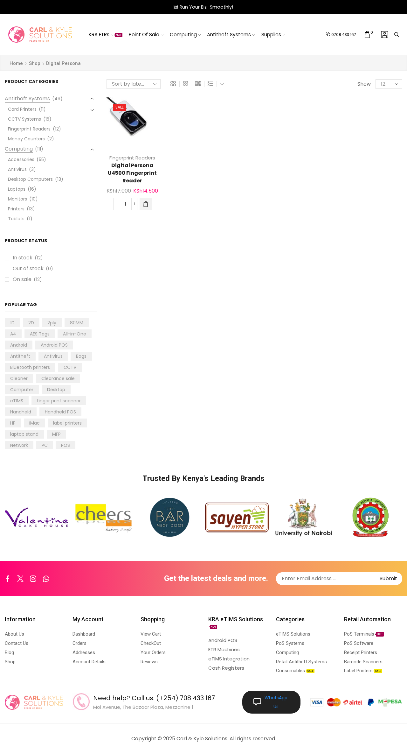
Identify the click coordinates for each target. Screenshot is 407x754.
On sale (27, 279)
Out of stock (33, 268)
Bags (81, 356)
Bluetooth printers (30, 367)
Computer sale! (231, 7)
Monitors (17, 199)
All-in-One (74, 334)
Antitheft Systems (229, 34)
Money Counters (26, 139)
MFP (56, 434)
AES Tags (40, 334)
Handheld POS (60, 412)
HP (13, 423)
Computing (183, 34)
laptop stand (24, 434)
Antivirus (17, 169)
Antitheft (20, 356)
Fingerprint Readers (132, 157)
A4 (13, 334)
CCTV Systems (24, 119)
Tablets (16, 218)
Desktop (56, 389)
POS (65, 445)
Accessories (21, 159)
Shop (34, 63)
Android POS (54, 345)
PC (45, 445)
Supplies (271, 34)
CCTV (70, 367)
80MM (76, 323)
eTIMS (16, 401)
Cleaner (19, 378)
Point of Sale (144, 34)
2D (31, 323)
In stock (28, 257)
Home (16, 63)
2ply (51, 323)
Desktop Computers (30, 179)
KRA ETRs (105, 34)
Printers (16, 209)
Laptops (16, 189)
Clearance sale (58, 378)
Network (19, 445)
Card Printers (22, 109)
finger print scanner (59, 401)
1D (12, 323)
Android (18, 345)
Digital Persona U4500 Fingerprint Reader (132, 173)
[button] (146, 204)
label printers (67, 423)
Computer (21, 389)
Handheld (20, 412)
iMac (34, 423)
